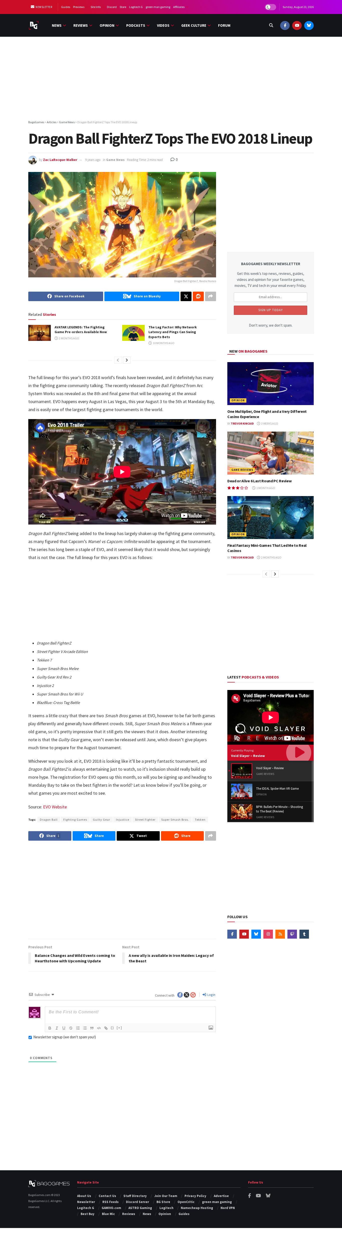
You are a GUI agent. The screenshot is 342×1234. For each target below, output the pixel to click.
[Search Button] (271, 25)
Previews (78, 7)
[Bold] (49, 1028)
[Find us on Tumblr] (304, 934)
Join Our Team (165, 1196)
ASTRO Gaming (140, 1208)
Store (123, 7)
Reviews (80, 25)
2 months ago (68, 338)
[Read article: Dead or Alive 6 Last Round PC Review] (270, 453)
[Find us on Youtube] (297, 25)
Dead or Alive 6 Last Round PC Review (259, 480)
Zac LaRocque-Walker (60, 160)
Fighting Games (75, 819)
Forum (224, 25)
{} (112, 1028)
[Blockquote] (91, 1028)
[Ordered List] (77, 1028)
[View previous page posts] (118, 360)
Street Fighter (145, 819)
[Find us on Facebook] (285, 25)
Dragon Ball (49, 819)
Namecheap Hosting (197, 1208)
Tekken (200, 819)
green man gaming (158, 7)
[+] (119, 1028)
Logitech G (136, 7)
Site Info (96, 7)
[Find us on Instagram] (268, 934)
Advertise (221, 1196)
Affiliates (179, 7)
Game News (115, 160)
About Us (84, 1196)
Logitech (166, 1208)
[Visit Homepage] (33, 25)
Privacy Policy (195, 1196)
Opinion (107, 25)
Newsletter (43, 7)
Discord (112, 7)
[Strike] (70, 1028)
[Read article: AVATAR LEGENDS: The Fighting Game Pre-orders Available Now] (39, 333)
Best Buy (87, 1214)
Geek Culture (193, 25)
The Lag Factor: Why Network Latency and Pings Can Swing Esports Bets (172, 332)
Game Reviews (242, 470)
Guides (65, 7)
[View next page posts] (126, 360)
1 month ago (265, 488)
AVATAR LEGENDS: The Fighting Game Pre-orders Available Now (81, 329)
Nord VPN (228, 1208)
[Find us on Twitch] (292, 934)
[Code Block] (98, 1028)
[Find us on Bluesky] (309, 25)
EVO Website (55, 807)
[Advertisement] (171, 79)
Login (211, 994)
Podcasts (135, 25)
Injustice (122, 819)
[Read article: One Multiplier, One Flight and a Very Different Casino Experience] (270, 383)
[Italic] (56, 1028)
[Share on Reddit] (198, 296)
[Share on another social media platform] (210, 296)
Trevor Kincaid (242, 423)
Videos (163, 25)
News (57, 25)
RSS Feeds (110, 1202)
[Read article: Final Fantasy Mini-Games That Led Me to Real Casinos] (270, 517)
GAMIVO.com (111, 1208)
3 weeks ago (269, 423)
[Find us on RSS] (280, 934)
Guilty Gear (101, 819)
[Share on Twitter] (186, 296)
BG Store (163, 1202)
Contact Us (107, 1196)
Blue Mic (108, 1214)
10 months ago (163, 343)
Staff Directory (135, 1196)
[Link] (105, 1028)
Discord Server (137, 1202)
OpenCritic (186, 1202)
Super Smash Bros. (175, 819)
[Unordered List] (84, 1028)
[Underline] (63, 1028)
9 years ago (93, 160)
